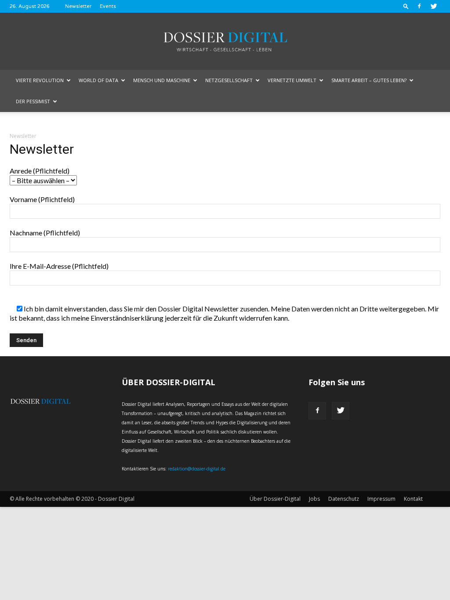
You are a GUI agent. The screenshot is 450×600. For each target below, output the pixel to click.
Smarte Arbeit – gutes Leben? (368, 80)
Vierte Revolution (40, 80)
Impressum (381, 498)
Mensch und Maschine (161, 80)
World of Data (98, 80)
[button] (406, 6)
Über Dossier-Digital (275, 498)
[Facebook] (419, 6)
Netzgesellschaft (229, 80)
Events (108, 6)
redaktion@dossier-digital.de (196, 469)
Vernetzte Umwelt (292, 80)
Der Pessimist (33, 101)
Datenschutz (343, 498)
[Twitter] (433, 6)
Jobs (314, 498)
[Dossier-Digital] (225, 42)
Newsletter (78, 6)
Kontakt (413, 498)
